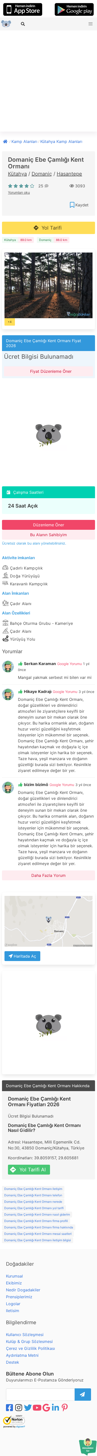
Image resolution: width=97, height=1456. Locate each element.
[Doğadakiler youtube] (38, 1408)
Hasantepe (69, 174)
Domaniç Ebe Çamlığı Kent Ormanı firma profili (36, 1221)
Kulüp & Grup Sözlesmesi (29, 1341)
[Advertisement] (48, 81)
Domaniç (42, 174)
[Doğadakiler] (5, 141)
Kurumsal (14, 1276)
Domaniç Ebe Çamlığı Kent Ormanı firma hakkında (38, 1227)
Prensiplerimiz (19, 1296)
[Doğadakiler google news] (47, 1408)
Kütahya (17, 174)
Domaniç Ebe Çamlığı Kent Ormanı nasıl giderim (37, 1214)
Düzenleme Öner (48, 524)
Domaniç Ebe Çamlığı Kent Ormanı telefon (33, 1195)
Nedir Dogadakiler (23, 1289)
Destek (12, 1362)
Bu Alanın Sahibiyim (48, 534)
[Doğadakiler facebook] (10, 1408)
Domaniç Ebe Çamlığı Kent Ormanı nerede (33, 1201)
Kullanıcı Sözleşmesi (25, 1334)
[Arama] (23, 24)
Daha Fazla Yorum (48, 875)
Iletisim (12, 1310)
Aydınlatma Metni (22, 1355)
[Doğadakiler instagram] (19, 1408)
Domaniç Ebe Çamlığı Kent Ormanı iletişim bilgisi (37, 1240)
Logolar (13, 1303)
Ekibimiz (14, 1282)
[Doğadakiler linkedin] (56, 1408)
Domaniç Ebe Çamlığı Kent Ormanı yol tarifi (34, 1208)
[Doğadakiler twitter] (28, 1408)
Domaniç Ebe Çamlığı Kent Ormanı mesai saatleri (38, 1234)
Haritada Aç (25, 956)
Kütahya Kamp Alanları (61, 141)
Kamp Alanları (24, 141)
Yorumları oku (19, 192)
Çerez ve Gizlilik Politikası (30, 1348)
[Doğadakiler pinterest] (65, 1408)
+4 (10, 322)
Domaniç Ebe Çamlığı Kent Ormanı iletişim (33, 1189)
